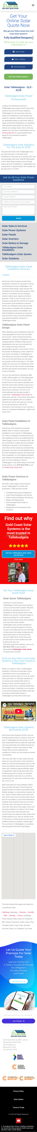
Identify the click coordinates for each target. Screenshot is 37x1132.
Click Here (18, 559)
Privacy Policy (18, 1091)
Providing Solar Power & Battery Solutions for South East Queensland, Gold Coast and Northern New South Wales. (17, 1128)
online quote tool (8, 133)
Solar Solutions (10, 258)
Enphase (23, 912)
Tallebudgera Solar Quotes (17, 254)
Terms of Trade (18, 1108)
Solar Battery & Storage (15, 243)
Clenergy (12, 915)
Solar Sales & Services (14, 226)
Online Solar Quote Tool (13, 467)
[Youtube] (18, 1120)
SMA (5, 915)
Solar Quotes (18, 1099)
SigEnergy (5, 912)
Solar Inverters (10, 238)
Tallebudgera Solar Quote (20, 395)
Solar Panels (9, 234)
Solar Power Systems (14, 230)
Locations (5, 275)
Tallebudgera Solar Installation (12, 248)
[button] (33, 5)
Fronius (20, 915)
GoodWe (31, 912)
